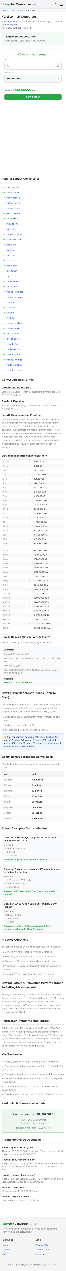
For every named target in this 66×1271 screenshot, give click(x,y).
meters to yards (14, 234)
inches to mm (13, 203)
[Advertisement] (33, 141)
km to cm (11, 260)
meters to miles (14, 323)
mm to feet (11, 265)
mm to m (10, 302)
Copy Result (33, 97)
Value (7, 60)
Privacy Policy (42, 1245)
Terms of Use (42, 1249)
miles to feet (12, 344)
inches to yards (14, 359)
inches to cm (12, 192)
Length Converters (16, 11)
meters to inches (14, 297)
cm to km (11, 255)
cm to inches (12, 187)
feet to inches (13, 333)
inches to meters (14, 291)
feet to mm (11, 271)
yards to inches (14, 365)
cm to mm (11, 250)
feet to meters (13, 213)
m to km (10, 318)
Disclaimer (40, 1254)
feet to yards (12, 286)
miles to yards (13, 354)
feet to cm (11, 276)
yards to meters (14, 239)
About (5, 1245)
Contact (6, 1249)
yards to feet (12, 281)
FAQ (4, 1254)
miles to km (12, 224)
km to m (10, 312)
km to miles (12, 218)
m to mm (10, 307)
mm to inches (13, 197)
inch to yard (11, 24)
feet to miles (12, 338)
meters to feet (13, 208)
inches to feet (13, 328)
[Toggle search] (54, 4)
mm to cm (11, 244)
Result (8, 72)
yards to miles (13, 349)
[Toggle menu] (61, 4)
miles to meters (14, 370)
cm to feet (11, 229)
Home (4, 11)
